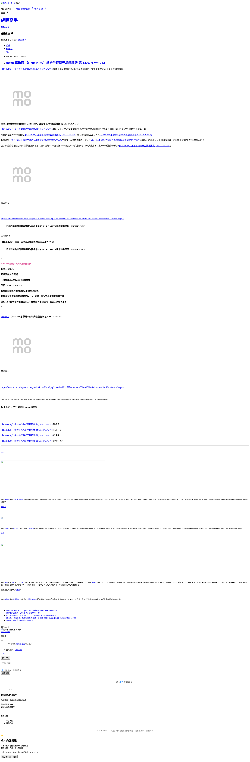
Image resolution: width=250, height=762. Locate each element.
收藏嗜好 (22, 40)
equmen (15, 528)
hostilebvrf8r (5, 632)
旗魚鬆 (94, 582)
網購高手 (9, 20)
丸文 (13, 582)
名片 (8, 52)
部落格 (9, 49)
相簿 (8, 45)
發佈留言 (5, 673)
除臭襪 (7, 499)
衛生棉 (7, 599)
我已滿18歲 (6, 757)
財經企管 (18, 650)
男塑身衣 (30, 528)
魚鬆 (2, 533)
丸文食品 (21, 582)
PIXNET (105, 731)
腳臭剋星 (5, 317)
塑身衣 (3, 507)
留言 (23, 644)
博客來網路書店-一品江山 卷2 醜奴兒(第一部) (23, 613)
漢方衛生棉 (32, 599)
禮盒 (18, 590)
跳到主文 (5, 27)
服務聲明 (149, 731)
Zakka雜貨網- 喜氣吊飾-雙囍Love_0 (19, 620)
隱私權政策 (139, 731)
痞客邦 (18, 644)
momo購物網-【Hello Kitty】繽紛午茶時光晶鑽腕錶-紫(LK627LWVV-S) (55, 62)
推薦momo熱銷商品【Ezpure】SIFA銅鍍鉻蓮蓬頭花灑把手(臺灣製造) (31, 610)
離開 (15, 757)
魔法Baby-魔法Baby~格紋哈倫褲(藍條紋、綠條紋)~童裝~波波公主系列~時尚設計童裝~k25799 (41, 618)
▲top (3, 653)
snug (2, 452)
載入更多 (5, 658)
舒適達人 (16, 599)
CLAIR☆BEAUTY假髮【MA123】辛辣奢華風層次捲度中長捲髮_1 (31, 615)
